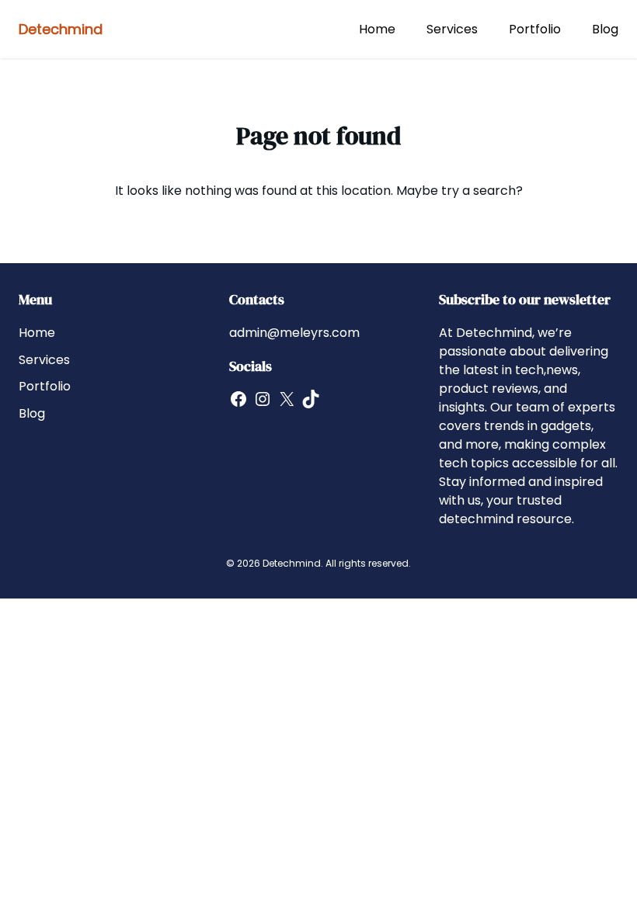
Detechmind (61, 29)
